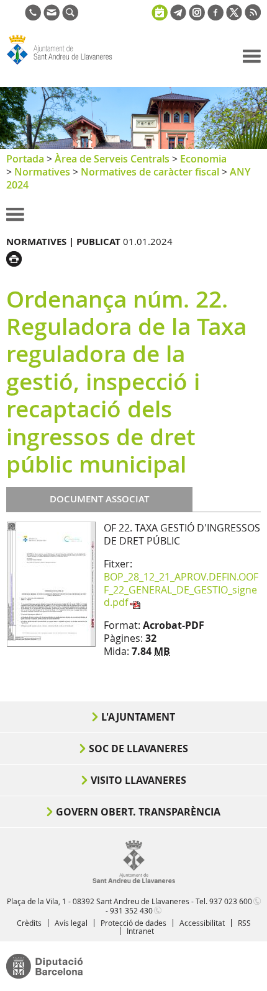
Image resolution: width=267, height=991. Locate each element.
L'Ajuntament (138, 717)
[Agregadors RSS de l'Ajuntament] (253, 17)
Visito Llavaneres (138, 780)
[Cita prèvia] (160, 11)
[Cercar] (70, 17)
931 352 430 (131, 910)
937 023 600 (230, 901)
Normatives (42, 172)
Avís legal (71, 923)
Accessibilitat (202, 923)
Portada (25, 159)
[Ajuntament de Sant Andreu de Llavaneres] (134, 880)
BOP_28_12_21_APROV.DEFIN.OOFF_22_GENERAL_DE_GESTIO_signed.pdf (181, 590)
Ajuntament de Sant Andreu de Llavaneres (65, 64)
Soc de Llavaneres (138, 748)
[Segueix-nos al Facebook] (215, 17)
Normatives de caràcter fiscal (150, 172)
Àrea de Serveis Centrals (112, 159)
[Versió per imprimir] (17, 257)
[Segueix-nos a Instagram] (197, 17)
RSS (244, 923)
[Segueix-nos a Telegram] (178, 17)
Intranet (140, 931)
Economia (203, 159)
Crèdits (29, 923)
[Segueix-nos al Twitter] (234, 17)
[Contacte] (51, 17)
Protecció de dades (133, 923)
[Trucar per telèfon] (33, 17)
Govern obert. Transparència (138, 812)
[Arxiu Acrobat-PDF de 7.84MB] (51, 583)
